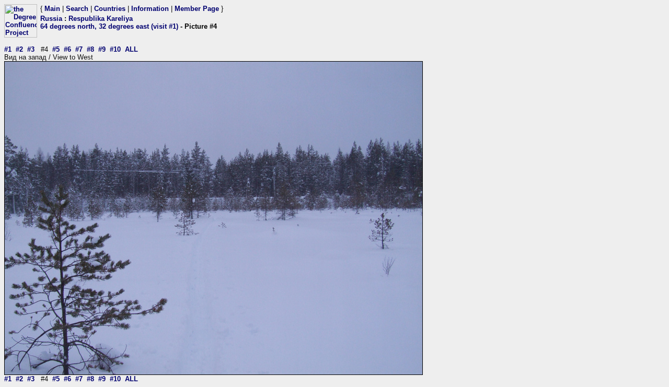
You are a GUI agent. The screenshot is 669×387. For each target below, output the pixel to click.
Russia (51, 18)
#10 (115, 49)
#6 (67, 49)
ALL (131, 49)
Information (150, 9)
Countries (109, 9)
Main (52, 9)
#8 (90, 49)
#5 (56, 49)
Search (77, 9)
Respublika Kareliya (100, 18)
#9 (102, 49)
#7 (79, 49)
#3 (30, 49)
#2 (19, 49)
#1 (7, 49)
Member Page (197, 9)
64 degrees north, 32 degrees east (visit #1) (109, 26)
